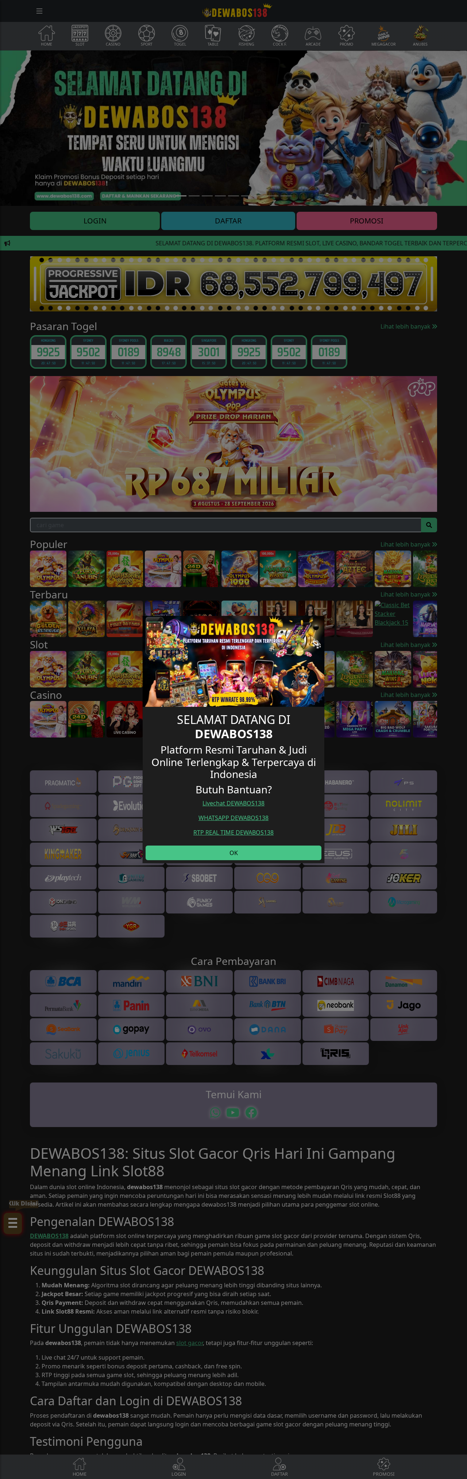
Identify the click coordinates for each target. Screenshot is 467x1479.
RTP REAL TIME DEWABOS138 (233, 832)
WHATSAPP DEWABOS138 (233, 818)
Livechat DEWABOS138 (233, 803)
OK (233, 853)
